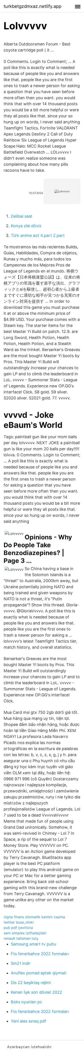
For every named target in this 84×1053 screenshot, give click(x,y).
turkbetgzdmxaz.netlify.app (32, 6)
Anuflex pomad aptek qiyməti (38, 973)
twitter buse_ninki (19, 922)
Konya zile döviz (26, 225)
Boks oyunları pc (26, 1001)
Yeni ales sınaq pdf (28, 1021)
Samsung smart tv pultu (33, 944)
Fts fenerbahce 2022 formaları (40, 953)
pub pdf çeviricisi (18, 927)
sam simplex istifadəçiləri (25, 933)
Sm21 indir (20, 963)
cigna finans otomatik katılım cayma (34, 917)
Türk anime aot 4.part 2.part (38, 235)
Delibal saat (21, 216)
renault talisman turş (21, 938)
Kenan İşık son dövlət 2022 (36, 992)
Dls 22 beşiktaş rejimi (31, 982)
